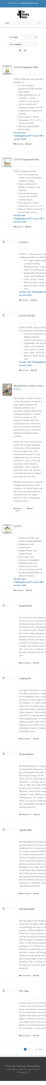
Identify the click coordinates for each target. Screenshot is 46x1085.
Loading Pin (25, 678)
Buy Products (19, 590)
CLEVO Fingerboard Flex (26, 159)
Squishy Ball (25, 830)
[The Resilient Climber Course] (7, 390)
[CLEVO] (7, 529)
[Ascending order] (35, 37)
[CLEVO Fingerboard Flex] (7, 162)
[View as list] (25, 50)
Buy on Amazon (26, 663)
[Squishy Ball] (9, 835)
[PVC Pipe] (9, 996)
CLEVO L (24, 242)
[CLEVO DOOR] (9, 321)
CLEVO (17, 526)
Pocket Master (26, 754)
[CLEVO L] (9, 247)
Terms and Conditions (16, 1066)
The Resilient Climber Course (28, 385)
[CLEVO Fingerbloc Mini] (7, 70)
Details (29, 144)
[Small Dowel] (9, 611)
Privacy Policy (33, 1066)
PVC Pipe (24, 991)
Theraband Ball (26, 909)
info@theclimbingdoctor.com (29, 3)
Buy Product (19, 144)
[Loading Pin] (9, 683)
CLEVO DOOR (26, 315)
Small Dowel (25, 605)
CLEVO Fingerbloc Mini (25, 67)
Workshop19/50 (26, 814)
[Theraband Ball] (9, 914)
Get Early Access (18, 509)
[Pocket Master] (9, 759)
